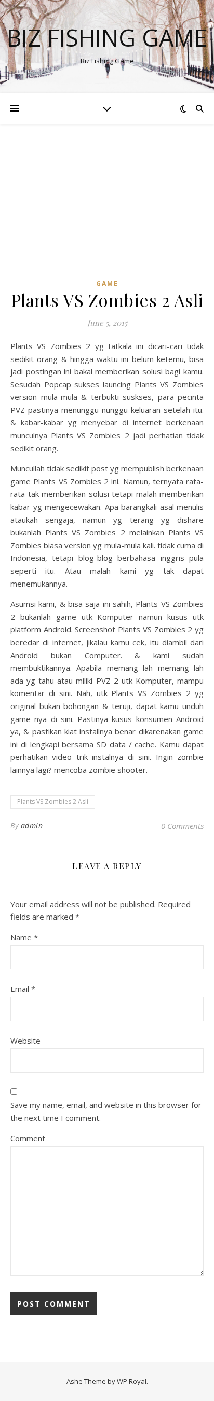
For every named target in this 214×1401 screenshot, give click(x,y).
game (107, 283)
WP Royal (131, 1381)
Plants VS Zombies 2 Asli (52, 801)
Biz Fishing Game (107, 37)
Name (24, 937)
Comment (27, 1138)
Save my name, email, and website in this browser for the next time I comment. (106, 1111)
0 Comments (182, 826)
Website (25, 1040)
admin (32, 825)
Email (22, 988)
